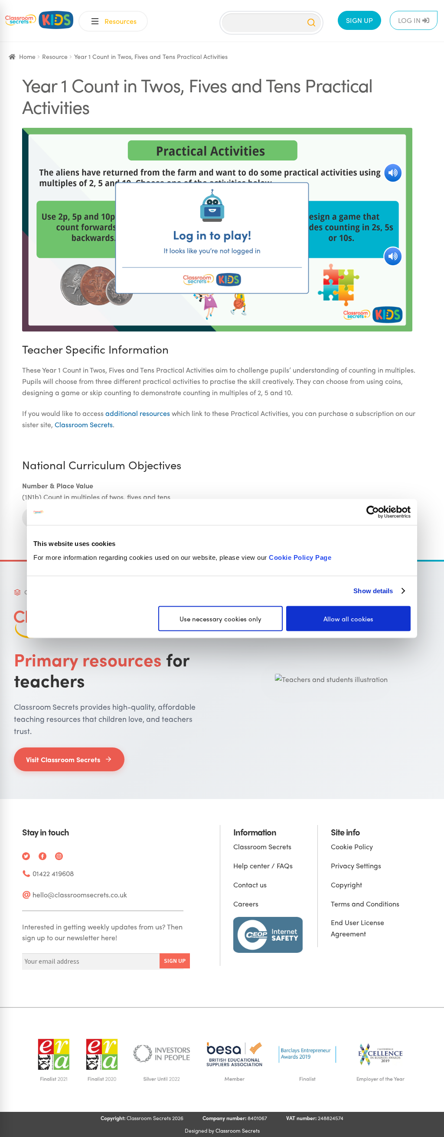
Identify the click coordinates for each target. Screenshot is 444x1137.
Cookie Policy (352, 846)
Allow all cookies (348, 618)
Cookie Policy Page (300, 557)
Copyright (346, 885)
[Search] (311, 22)
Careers (245, 904)
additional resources (137, 413)
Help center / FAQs (263, 866)
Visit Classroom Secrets (63, 759)
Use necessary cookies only (220, 618)
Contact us (250, 885)
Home (27, 56)
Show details (373, 590)
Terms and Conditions (365, 904)
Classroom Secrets (84, 424)
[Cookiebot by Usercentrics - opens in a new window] (373, 512)
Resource (55, 56)
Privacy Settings (356, 866)
